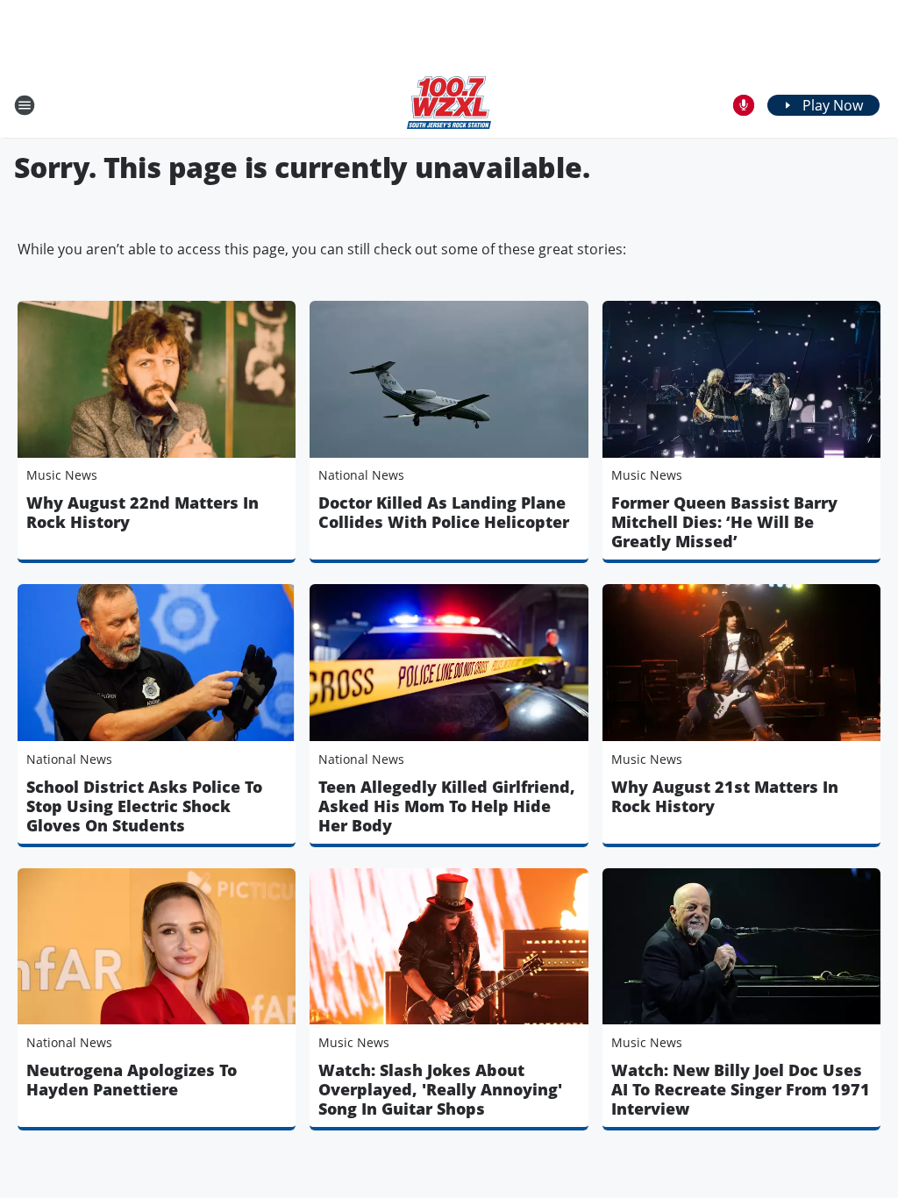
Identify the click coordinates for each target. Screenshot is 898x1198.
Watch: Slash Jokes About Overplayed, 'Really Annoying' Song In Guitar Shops (440, 1089)
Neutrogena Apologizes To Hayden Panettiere (131, 1079)
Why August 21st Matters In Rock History (724, 796)
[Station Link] (449, 104)
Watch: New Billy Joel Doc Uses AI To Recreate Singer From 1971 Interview (740, 1089)
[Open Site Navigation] (24, 105)
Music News (61, 475)
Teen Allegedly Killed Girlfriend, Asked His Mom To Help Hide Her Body (446, 806)
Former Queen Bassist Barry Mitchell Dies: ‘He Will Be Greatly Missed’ (724, 522)
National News (361, 475)
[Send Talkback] (743, 105)
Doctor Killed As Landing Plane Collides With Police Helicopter (443, 512)
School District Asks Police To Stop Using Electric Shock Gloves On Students (144, 806)
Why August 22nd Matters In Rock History (142, 512)
